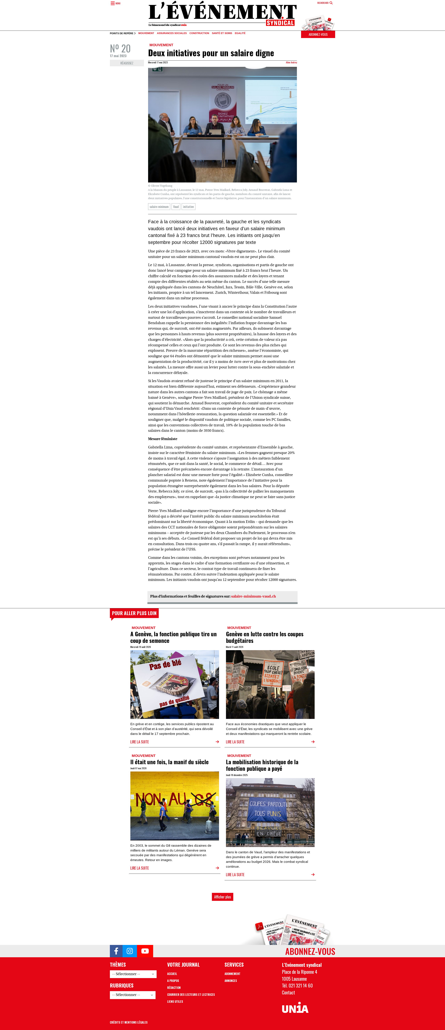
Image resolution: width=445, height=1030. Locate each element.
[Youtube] (145, 951)
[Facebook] (116, 951)
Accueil (172, 974)
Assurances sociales (172, 33)
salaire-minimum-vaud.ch (253, 596)
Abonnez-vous (318, 34)
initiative (188, 206)
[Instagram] (130, 951)
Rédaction (174, 988)
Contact (288, 992)
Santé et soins (222, 33)
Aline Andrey (291, 62)
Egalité (240, 33)
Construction (199, 33)
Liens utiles (175, 1001)
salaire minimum (159, 206)
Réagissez (126, 63)
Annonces (231, 981)
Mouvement (146, 33)
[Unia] (295, 1007)
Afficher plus (222, 896)
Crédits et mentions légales (129, 1022)
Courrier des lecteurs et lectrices (191, 995)
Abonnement (232, 974)
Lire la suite (139, 741)
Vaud (176, 206)
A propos (173, 981)
